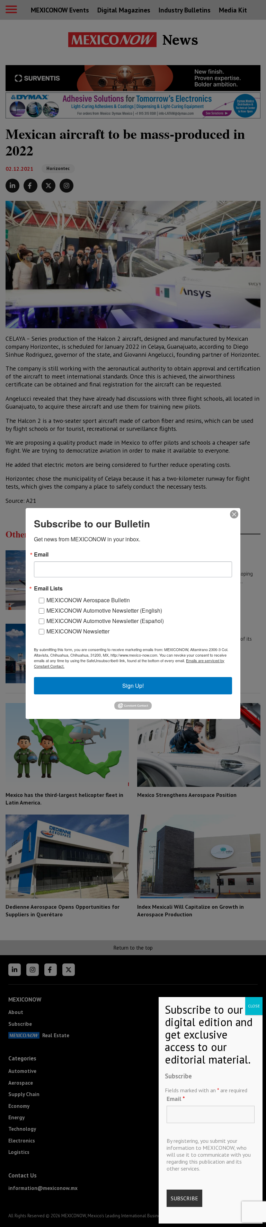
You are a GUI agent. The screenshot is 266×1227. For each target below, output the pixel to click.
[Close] (234, 514)
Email (176, 1099)
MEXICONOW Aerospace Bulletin (88, 600)
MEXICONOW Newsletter (77, 631)
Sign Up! (133, 686)
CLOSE (254, 1005)
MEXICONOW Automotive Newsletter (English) (104, 610)
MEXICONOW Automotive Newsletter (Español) (105, 621)
